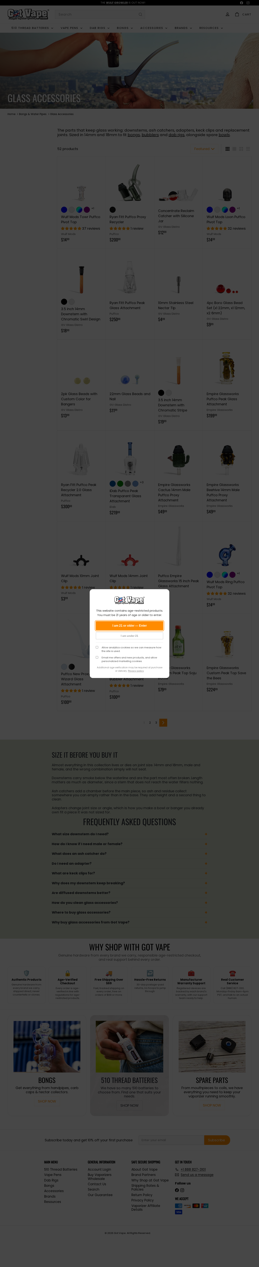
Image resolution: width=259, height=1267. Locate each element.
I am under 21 (129, 635)
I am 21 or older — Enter (129, 625)
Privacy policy (136, 670)
